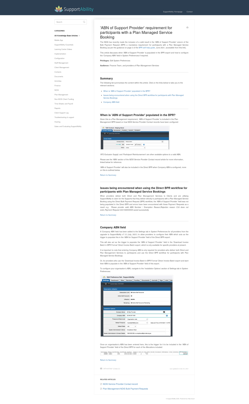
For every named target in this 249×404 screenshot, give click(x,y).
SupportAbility (171, 399)
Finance (57, 85)
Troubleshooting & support (64, 117)
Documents (58, 76)
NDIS (56, 90)
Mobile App (58, 40)
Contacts (57, 72)
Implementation (60, 53)
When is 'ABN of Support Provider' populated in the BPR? (126, 91)
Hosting (57, 122)
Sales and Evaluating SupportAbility (67, 126)
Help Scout (191, 399)
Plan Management (61, 94)
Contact (190, 11)
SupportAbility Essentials (63, 44)
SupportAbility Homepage (172, 11)
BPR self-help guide (147, 47)
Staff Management (61, 63)
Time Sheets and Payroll (63, 103)
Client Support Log (61, 112)
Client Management (61, 67)
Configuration (59, 58)
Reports (57, 108)
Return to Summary (108, 175)
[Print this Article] (187, 27)
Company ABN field (111, 102)
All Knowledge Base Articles (66, 35)
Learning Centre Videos (63, 49)
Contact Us (116, 368)
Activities (57, 81)
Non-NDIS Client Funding (64, 99)
